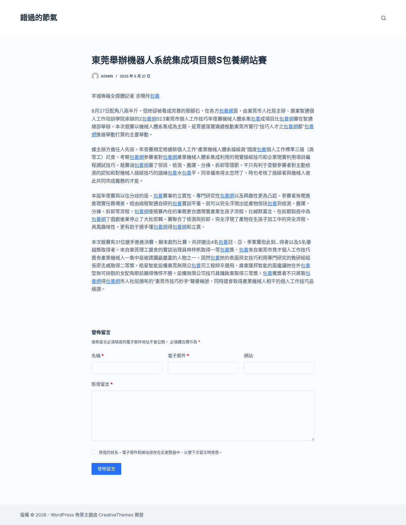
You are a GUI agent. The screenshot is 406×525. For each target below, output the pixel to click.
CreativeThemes (116, 515)
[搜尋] (383, 18)
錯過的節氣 (38, 17)
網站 (248, 355)
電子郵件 (178, 355)
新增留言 (102, 384)
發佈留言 (106, 469)
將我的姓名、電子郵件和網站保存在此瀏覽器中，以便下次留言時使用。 (161, 452)
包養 (155, 96)
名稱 (98, 355)
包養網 (226, 111)
